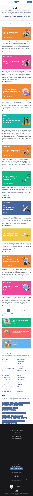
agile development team (8, 405)
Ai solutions (5, 423)
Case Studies (16, 443)
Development (27, 16)
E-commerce (7, 375)
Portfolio (16, 445)
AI (15, 405)
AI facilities (24, 418)
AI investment (15, 420)
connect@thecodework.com (16, 470)
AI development (6, 415)
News (5, 370)
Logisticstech (7, 377)
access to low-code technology (16, 402)
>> (25, 310)
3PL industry (5, 402)
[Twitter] (18, 476)
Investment (6, 373)
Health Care (21, 384)
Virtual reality (21, 389)
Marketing (14, 18)
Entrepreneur (20, 16)
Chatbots (20, 391)
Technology (21, 368)
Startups (14, 16)
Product (19, 18)
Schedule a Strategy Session (16, 468)
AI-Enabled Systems (16, 432)
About (16, 453)
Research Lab (16, 455)
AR (4, 384)
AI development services (17, 415)
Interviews (6, 382)
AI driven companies (7, 418)
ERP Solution (21, 377)
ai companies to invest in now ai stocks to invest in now (14, 413)
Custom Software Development (16, 430)
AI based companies (7, 407)
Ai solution (22, 420)
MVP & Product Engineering (16, 438)
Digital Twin (21, 379)
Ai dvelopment (16, 418)
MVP (5, 361)
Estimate (29, 2)
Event (19, 382)
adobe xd (27, 402)
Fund (19, 375)
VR (4, 389)
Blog (16, 459)
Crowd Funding (7, 379)
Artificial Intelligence (9, 368)
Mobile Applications (16, 434)
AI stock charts (13, 423)
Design (5, 366)
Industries (16, 447)
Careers (16, 457)
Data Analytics (7, 391)
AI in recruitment (6, 420)
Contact (16, 461)
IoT (19, 386)
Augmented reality (8, 386)
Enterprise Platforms (16, 436)
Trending (20, 366)
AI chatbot (15, 407)
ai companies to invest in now (9, 410)
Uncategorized (22, 370)
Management (21, 373)
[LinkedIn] (15, 476)
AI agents (20, 405)
